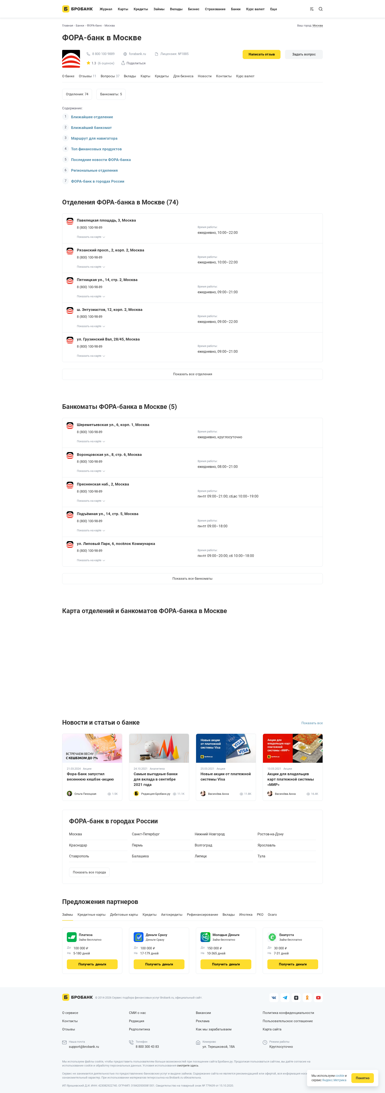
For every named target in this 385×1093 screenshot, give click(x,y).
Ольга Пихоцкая (85, 793)
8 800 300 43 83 (147, 1047)
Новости (205, 76)
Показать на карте (89, 237)
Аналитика (157, 768)
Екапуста (286, 935)
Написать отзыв (262, 54)
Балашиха (140, 856)
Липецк (201, 856)
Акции (87, 768)
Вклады (130, 76)
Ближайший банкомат (91, 127)
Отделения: (77, 94)
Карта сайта (272, 1029)
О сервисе (70, 1013)
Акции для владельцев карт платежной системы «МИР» (290, 779)
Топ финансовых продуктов (96, 149)
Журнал (106, 9)
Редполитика (139, 1029)
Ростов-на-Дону (271, 834)
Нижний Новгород (210, 834)
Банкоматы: (111, 94)
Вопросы (110, 76)
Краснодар (78, 845)
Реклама (202, 1021)
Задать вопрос (304, 54)
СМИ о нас (137, 1013)
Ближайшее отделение (92, 117)
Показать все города (89, 872)
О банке (68, 76)
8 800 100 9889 (103, 54)
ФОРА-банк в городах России (97, 181)
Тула (261, 856)
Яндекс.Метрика (334, 1080)
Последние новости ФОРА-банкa (101, 159)
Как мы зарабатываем (213, 1029)
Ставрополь (79, 856)
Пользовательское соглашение (288, 1021)
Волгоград (203, 845)
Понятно (362, 1078)
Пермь (137, 845)
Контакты (224, 76)
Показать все (312, 723)
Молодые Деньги (226, 935)
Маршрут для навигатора (94, 138)
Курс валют (245, 76)
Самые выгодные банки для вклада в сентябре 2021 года (156, 779)
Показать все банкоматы (192, 579)
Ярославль (267, 845)
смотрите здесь (187, 1065)
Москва (318, 25)
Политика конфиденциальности (288, 1013)
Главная (67, 25)
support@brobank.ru (84, 1047)
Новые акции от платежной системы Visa (226, 776)
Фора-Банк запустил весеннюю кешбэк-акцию (90, 776)
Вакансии (203, 1013)
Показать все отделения (192, 374)
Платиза (85, 935)
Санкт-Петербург (146, 834)
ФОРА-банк (94, 25)
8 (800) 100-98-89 (89, 228)
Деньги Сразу (156, 935)
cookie (339, 1075)
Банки (80, 25)
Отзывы (87, 76)
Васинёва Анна (218, 793)
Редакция (136, 1021)
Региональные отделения (94, 170)
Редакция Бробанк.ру (155, 793)
